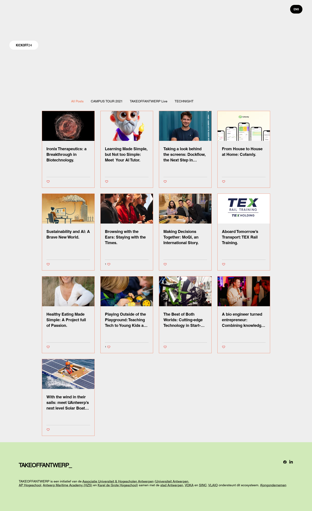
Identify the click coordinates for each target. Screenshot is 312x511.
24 (24, 45)
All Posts (77, 101)
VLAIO (213, 485)
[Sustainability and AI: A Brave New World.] (68, 209)
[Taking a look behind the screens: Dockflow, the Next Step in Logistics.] (185, 126)
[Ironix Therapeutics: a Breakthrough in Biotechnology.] (68, 126)
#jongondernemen (273, 485)
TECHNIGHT (184, 101)
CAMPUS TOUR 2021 (107, 101)
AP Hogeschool (30, 485)
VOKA (189, 485)
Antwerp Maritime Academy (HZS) (67, 485)
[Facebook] (285, 462)
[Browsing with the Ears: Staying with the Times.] (127, 209)
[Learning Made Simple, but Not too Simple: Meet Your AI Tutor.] (127, 126)
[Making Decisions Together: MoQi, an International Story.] (185, 209)
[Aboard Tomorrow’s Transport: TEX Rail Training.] (244, 209)
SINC (203, 485)
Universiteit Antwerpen (172, 481)
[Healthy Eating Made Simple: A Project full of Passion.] (68, 291)
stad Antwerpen (171, 485)
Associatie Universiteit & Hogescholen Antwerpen (118, 481)
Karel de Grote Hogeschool (117, 485)
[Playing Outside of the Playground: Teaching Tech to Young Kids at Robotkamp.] (127, 291)
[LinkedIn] (291, 462)
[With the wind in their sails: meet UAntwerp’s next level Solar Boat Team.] (68, 374)
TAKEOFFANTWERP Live (148, 101)
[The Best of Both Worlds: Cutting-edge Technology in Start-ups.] (185, 291)
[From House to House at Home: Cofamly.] (244, 126)
